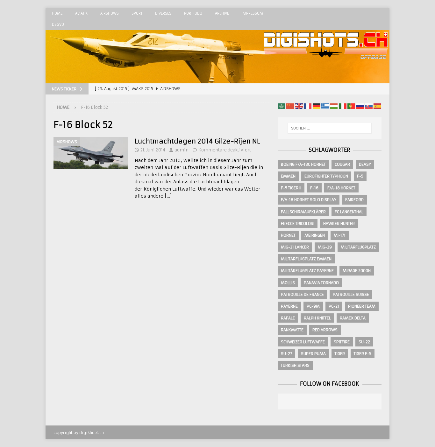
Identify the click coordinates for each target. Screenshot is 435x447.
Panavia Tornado (321, 282)
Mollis (288, 282)
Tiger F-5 (362, 353)
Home (57, 13)
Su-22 (364, 341)
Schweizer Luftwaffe (303, 341)
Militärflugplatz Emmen (306, 258)
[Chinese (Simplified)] (290, 105)
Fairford (354, 199)
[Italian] (342, 105)
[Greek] (325, 105)
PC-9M (313, 306)
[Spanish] (377, 105)
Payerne (289, 306)
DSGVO (58, 24)
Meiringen (314, 235)
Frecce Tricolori (297, 223)
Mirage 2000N (357, 270)
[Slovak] (369, 105)
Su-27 (286, 353)
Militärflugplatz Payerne (307, 270)
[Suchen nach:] (329, 128)
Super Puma (313, 353)
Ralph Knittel (317, 318)
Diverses (163, 13)
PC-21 (334, 306)
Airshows (109, 13)
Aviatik (81, 13)
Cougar (342, 164)
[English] (299, 105)
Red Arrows (325, 329)
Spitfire (342, 341)
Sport (137, 13)
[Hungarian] (334, 105)
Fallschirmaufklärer (303, 211)
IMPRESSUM (252, 13)
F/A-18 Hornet (341, 187)
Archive (222, 13)
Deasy (365, 164)
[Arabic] (281, 105)
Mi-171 (340, 235)
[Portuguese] (351, 105)
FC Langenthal (349, 211)
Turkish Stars (295, 365)
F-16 (314, 187)
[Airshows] (90, 153)
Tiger (340, 353)
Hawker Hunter (339, 223)
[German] (316, 105)
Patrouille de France (302, 294)
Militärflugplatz (358, 247)
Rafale (288, 318)
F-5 (360, 176)
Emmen (288, 176)
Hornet (288, 235)
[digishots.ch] (325, 80)
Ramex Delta (353, 318)
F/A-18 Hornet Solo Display (308, 199)
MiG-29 (325, 247)
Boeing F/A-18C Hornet (303, 164)
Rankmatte (292, 329)
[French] (307, 105)
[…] (168, 196)
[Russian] (360, 105)
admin (182, 150)
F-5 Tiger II (291, 187)
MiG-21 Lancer (295, 247)
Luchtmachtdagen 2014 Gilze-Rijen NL (197, 141)
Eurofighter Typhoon (326, 176)
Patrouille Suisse (351, 294)
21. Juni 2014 (152, 150)
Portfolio (193, 13)
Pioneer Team (361, 306)
